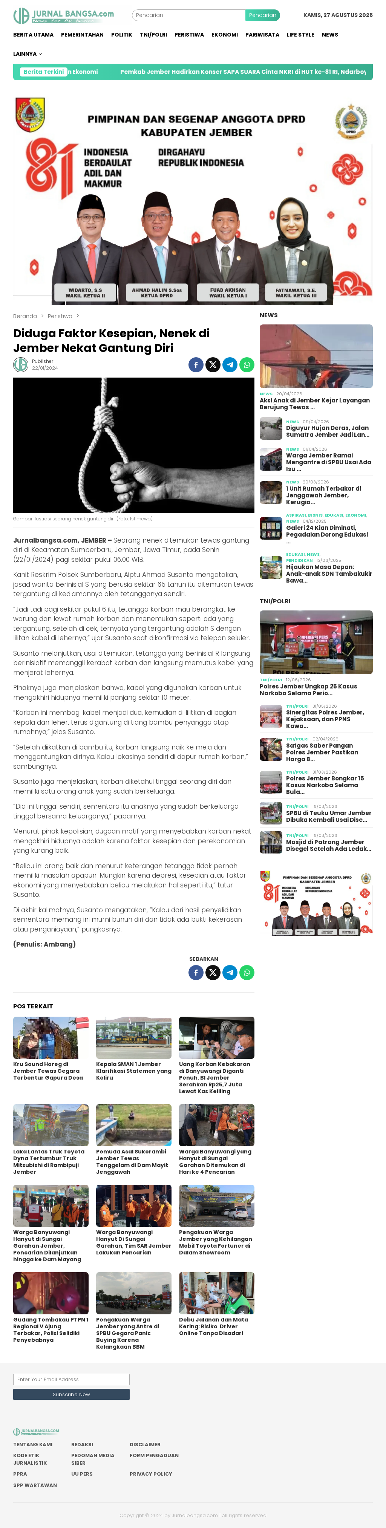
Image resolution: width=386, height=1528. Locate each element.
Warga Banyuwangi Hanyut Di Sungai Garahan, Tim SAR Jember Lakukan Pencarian (134, 1242)
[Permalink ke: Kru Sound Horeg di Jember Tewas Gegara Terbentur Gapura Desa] (51, 1038)
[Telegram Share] (229, 364)
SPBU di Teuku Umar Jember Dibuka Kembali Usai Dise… (329, 816)
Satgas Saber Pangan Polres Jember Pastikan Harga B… (322, 752)
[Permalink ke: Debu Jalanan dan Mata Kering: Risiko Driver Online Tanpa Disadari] (216, 1293)
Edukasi (334, 515)
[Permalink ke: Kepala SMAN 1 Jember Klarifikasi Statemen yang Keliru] (134, 1038)
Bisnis (315, 515)
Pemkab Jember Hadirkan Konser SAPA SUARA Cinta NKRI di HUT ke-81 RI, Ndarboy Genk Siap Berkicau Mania (221, 72)
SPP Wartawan (35, 1485)
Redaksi (82, 1444)
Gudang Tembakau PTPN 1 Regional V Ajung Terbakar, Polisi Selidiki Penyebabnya (50, 1330)
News (269, 315)
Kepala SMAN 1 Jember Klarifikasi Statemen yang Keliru (134, 1070)
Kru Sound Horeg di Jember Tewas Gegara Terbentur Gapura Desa (48, 1070)
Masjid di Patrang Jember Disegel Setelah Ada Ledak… (328, 845)
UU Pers (82, 1474)
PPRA (20, 1474)
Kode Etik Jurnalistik (30, 1459)
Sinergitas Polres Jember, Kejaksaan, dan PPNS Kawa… (325, 719)
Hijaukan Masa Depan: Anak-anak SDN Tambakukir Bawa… (329, 574)
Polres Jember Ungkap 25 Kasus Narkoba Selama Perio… (308, 690)
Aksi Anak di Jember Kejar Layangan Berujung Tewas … (315, 404)
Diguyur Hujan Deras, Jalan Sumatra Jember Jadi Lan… (327, 431)
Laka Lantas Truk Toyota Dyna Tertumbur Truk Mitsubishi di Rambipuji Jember (48, 1162)
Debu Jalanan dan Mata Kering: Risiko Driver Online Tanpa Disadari (213, 1326)
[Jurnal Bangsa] (72, 14)
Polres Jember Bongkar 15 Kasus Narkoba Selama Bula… (325, 785)
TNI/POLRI (275, 601)
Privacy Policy (151, 1474)
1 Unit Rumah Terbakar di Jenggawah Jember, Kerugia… (323, 495)
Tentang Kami (32, 1444)
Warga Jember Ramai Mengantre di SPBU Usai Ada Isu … (328, 462)
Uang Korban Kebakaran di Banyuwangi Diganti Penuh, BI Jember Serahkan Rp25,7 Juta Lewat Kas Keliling (214, 1077)
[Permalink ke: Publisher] (20, 364)
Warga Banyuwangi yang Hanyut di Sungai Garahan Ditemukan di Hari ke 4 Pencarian (215, 1162)
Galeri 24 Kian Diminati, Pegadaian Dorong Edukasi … (327, 535)
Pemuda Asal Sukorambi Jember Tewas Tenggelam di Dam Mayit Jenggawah (132, 1162)
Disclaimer (145, 1444)
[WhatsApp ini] (246, 364)
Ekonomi (355, 515)
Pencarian (262, 15)
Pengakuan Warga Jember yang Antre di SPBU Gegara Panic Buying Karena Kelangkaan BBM (127, 1333)
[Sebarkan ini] (196, 364)
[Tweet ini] (213, 364)
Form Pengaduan (154, 1455)
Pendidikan (299, 560)
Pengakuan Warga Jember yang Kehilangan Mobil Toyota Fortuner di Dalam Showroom (215, 1242)
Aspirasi (296, 515)
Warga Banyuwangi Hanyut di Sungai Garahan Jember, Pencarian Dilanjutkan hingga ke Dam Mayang (47, 1245)
